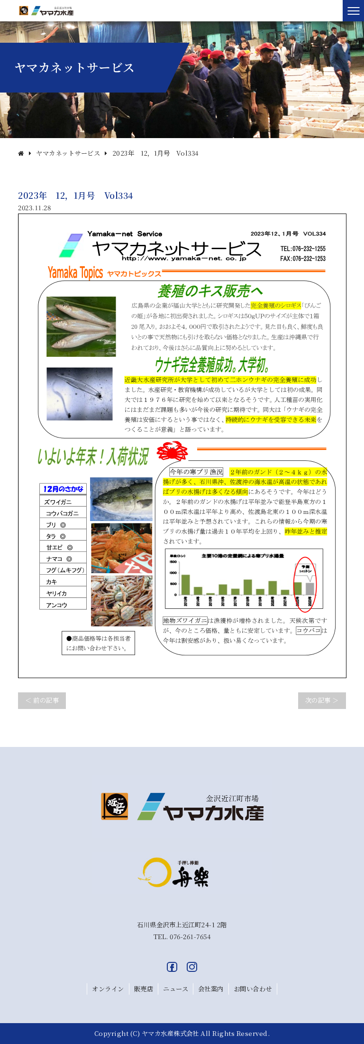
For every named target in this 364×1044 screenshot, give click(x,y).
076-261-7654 (190, 936)
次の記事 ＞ (322, 700)
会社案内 (211, 988)
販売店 (143, 988)
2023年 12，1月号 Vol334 (155, 153)
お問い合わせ (253, 988)
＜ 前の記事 (42, 700)
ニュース (175, 988)
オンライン (108, 988)
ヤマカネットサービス (68, 153)
